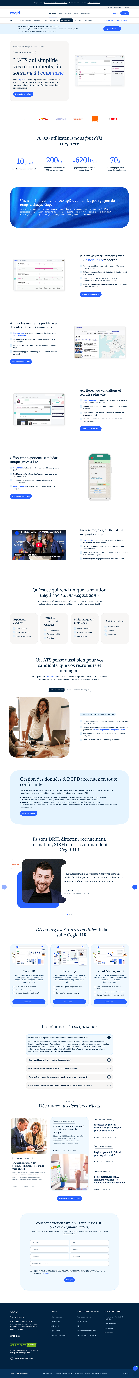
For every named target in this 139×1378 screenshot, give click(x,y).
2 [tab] (69, 914)
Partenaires (117, 7)
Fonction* (35, 1257)
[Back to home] (29, 13)
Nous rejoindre (109, 1333)
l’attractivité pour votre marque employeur (109, 730)
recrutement (51, 676)
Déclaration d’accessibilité (82, 1373)
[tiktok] (26, 1340)
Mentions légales (47, 1373)
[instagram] (21, 1340)
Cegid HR (22, 80)
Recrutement (65, 20)
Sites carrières (18, 333)
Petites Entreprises (94, 3)
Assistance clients (110, 1323)
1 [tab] (67, 914)
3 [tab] (71, 914)
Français (126, 1373)
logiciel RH (27, 209)
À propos (109, 7)
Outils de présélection (91, 400)
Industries (88, 20)
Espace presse (82, 1321)
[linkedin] (11, 1340)
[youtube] (16, 1340)
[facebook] (30, 1340)
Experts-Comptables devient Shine (55, 3)
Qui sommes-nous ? (56, 1317)
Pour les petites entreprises (86, 1330)
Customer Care (109, 1328)
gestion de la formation (82, 215)
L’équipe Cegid (55, 1321)
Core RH (88, 540)
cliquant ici (45, 1273)
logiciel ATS (94, 260)
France (127, 7)
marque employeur (20, 335)
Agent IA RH (18, 468)
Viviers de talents (20, 486)
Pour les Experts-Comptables (87, 1335)
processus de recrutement (85, 209)
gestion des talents (64, 212)
